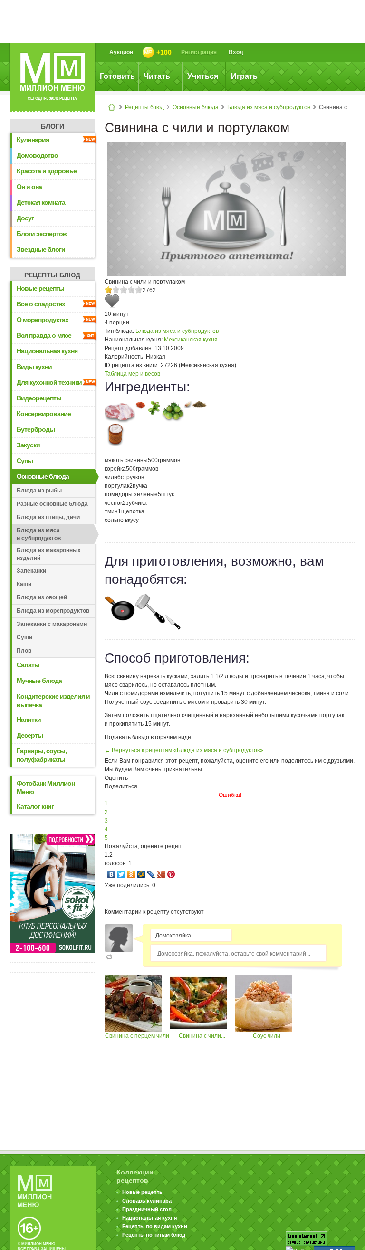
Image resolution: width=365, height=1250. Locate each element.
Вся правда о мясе (44, 335)
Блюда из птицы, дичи (48, 517)
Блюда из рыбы (39, 490)
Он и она (29, 186)
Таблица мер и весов (132, 373)
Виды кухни (34, 366)
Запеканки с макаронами (52, 624)
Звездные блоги (41, 249)
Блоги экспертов (42, 233)
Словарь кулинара (147, 1200)
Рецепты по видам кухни (154, 1226)
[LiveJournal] (151, 874)
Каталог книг (35, 806)
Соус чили (266, 1035)
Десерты (30, 735)
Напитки (29, 719)
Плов (24, 650)
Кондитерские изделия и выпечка (53, 700)
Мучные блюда (39, 680)
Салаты (28, 665)
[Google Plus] (161, 874)
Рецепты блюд (144, 107)
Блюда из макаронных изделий (49, 554)
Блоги (52, 126)
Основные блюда (196, 107)
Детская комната (41, 202)
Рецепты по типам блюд (153, 1235)
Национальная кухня (47, 351)
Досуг (25, 218)
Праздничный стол (147, 1209)
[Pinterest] (171, 874)
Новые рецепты (40, 288)
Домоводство (37, 155)
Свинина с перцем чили (137, 1035)
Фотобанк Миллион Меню (46, 787)
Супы (25, 460)
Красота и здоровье (47, 171)
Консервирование (44, 413)
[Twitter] (121, 874)
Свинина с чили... (202, 1035)
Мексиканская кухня (191, 339)
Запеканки (31, 571)
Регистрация (199, 52)
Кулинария (33, 139)
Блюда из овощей (42, 597)
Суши (24, 637)
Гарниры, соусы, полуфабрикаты (42, 755)
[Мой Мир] (141, 874)
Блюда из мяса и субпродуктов (268, 107)
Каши (24, 584)
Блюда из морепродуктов (53, 610)
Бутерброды (36, 429)
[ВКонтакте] (111, 874)
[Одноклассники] (131, 874)
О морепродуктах (42, 319)
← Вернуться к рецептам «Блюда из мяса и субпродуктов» (184, 750)
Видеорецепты (39, 398)
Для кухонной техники (49, 382)
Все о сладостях (41, 304)
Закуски (28, 445)
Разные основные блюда (52, 504)
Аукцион (121, 52)
